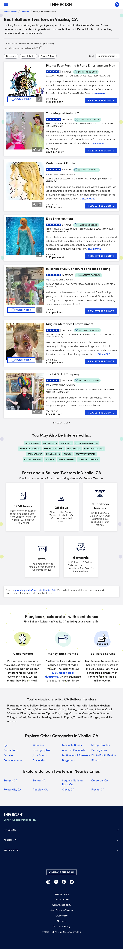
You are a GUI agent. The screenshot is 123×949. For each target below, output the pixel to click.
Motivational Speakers (76, 755)
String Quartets (101, 745)
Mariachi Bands (72, 745)
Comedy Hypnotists (85, 454)
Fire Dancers (73, 448)
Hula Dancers (53, 454)
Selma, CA (39, 780)
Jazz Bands (40, 755)
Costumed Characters (86, 443)
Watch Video (23, 99)
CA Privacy (62, 915)
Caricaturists (32, 443)
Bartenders (40, 760)
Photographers (42, 750)
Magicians (66, 443)
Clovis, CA (68, 789)
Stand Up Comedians (89, 459)
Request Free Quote (101, 100)
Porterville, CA (12, 789)
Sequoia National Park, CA (72, 782)
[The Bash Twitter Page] (72, 882)
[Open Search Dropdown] (117, 4)
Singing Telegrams (53, 448)
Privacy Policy (61, 893)
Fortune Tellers (66, 459)
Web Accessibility (61, 904)
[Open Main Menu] (6, 4)
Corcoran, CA (99, 780)
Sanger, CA (10, 780)
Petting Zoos (99, 750)
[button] (61, 830)
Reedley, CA (40, 789)
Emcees (8, 755)
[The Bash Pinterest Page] (64, 882)
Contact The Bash (61, 872)
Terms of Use (61, 899)
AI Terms (61, 921)
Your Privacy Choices (61, 910)
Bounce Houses (13, 760)
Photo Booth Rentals (103, 755)
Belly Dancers (35, 454)
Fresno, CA (97, 789)
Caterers (38, 745)
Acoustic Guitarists (73, 750)
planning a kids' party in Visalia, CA (35, 589)
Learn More (98, 93)
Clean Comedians (32, 459)
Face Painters (50, 443)
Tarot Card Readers (30, 448)
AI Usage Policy (61, 926)
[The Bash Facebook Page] (56, 882)
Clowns (67, 454)
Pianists (96, 760)
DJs (6, 745)
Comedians (11, 750)
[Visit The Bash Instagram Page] (48, 882)
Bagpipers (68, 760)
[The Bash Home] (61, 4)
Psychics (50, 459)
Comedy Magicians (93, 448)
